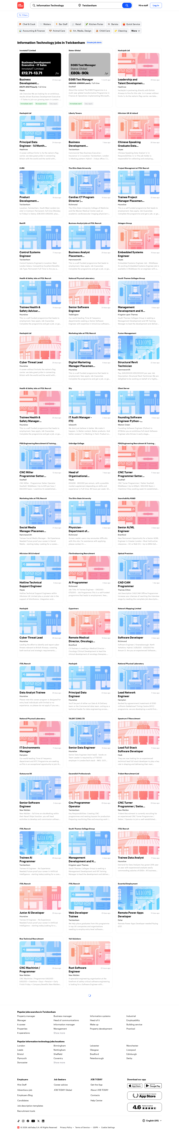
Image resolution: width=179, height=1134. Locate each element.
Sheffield (58, 1054)
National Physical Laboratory (81, 278)
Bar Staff (63, 24)
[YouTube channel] (33, 1121)
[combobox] (56, 5)
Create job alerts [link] (94, 42)
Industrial (131, 1016)
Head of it (95, 1020)
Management (60, 1028)
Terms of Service (82, 1127)
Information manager (64, 1024)
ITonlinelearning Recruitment (82, 553)
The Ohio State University (80, 168)
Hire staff (143, 5)
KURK (22, 168)
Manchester (132, 1045)
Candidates (23, 1100)
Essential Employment (127, 884)
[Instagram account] (23, 1121)
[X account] (38, 1121)
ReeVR (22, 223)
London (21, 1045)
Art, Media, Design (82, 30)
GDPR (95, 1127)
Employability (133, 1020)
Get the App (96, 1084)
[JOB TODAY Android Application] (153, 1085)
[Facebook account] (28, 1121)
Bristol (20, 1054)
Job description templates (30, 1105)
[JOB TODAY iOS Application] (135, 1085)
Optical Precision (125, 553)
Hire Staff (21, 1084)
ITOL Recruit (25, 663)
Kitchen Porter (96, 24)
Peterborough (97, 1058)
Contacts (95, 1095)
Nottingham (60, 1050)
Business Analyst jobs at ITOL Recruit (85, 223)
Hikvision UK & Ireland (128, 113)
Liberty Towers (75, 113)
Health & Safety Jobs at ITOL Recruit (35, 278)
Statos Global (75, 50)
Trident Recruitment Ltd (128, 773)
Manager (21, 1020)
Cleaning (122, 30)
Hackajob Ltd (124, 50)
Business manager (63, 1016)
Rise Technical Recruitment (32, 939)
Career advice (61, 1084)
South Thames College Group (82, 829)
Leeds (20, 1050)
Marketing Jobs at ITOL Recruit (82, 333)
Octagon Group (125, 223)
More (134, 30)
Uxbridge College (76, 443)
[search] (127, 5)
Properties (22, 1028)
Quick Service (133, 24)
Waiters (47, 24)
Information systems (100, 1016)
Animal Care (59, 30)
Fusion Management (127, 333)
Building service (134, 1024)
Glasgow (94, 1050)
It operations (23, 1033)
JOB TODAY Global (63, 1090)
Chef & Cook (29, 24)
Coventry (58, 1058)
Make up (94, 1024)
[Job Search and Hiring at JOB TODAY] (20, 5)
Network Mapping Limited (129, 608)
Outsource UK (26, 773)
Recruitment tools (26, 1111)
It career (21, 1024)
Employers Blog (25, 1095)
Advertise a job (24, 1090)
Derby (129, 1058)
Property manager (26, 1016)
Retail (78, 24)
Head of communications (66, 1020)
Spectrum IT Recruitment (129, 718)
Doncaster (22, 1062)
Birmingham (60, 1045)
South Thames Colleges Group (131, 278)
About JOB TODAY (99, 1090)
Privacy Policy (66, 1127)
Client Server (123, 388)
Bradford (94, 1054)
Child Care (104, 30)
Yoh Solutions (75, 939)
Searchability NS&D (126, 498)
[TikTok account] (18, 1121)
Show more (59, 1033)
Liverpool (131, 1050)
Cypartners (74, 608)
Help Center (96, 1100)
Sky (70, 388)
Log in (156, 5)
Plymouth (22, 1058)
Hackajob (24, 608)
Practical (130, 1028)
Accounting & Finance (34, 30)
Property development (101, 1028)
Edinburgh (131, 1054)
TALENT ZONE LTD (77, 718)
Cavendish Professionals (80, 773)
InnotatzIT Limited (28, 50)
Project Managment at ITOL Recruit (133, 168)
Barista (114, 24)
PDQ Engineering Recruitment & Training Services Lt (38, 444)
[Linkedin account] (43, 1121)
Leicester (94, 1045)
